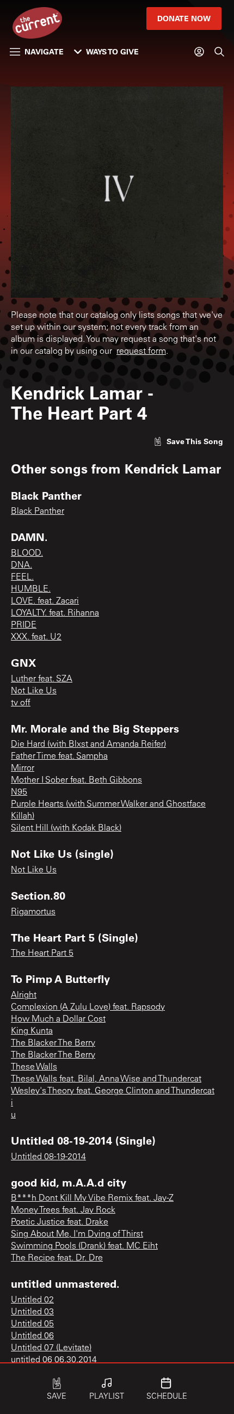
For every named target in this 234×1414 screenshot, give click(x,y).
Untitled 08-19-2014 (48, 1157)
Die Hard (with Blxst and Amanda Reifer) (88, 744)
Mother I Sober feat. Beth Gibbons (76, 780)
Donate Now (184, 18)
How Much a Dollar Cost (58, 1019)
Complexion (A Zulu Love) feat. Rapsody (88, 1007)
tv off (20, 703)
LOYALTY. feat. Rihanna (55, 613)
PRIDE (23, 625)
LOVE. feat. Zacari (45, 601)
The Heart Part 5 (42, 953)
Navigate (44, 51)
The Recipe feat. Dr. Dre (57, 1258)
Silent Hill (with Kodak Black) (66, 828)
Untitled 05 (32, 1324)
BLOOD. (27, 553)
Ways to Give (112, 51)
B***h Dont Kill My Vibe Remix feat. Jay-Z (92, 1198)
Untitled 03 (32, 1312)
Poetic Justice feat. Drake (59, 1222)
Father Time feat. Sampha (59, 756)
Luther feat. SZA (41, 679)
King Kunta (32, 1031)
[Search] (219, 51)
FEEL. (22, 577)
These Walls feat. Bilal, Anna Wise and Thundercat (106, 1079)
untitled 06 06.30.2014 (54, 1360)
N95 (19, 792)
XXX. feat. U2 (36, 637)
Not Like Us (34, 691)
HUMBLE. (31, 589)
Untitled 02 (32, 1300)
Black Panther (37, 511)
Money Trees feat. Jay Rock (63, 1210)
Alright (23, 995)
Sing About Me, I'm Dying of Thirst (77, 1234)
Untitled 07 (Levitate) (51, 1348)
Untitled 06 (32, 1336)
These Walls (34, 1067)
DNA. (21, 565)
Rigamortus (33, 912)
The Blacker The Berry (53, 1043)
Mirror (22, 768)
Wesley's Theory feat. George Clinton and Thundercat (112, 1091)
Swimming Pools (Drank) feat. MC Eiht (84, 1246)
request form (141, 351)
